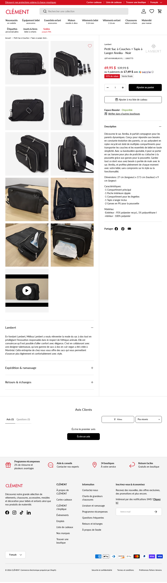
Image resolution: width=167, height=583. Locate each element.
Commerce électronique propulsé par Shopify (38, 570)
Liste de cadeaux (114, 2)
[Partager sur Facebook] (116, 229)
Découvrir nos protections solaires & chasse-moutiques (30, 2)
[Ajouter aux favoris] (90, 46)
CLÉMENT (16, 570)
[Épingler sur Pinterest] (123, 229)
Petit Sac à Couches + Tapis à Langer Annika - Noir (31, 38)
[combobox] (83, 11)
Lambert (107, 44)
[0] (152, 11)
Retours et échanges (92, 523)
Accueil (8, 38)
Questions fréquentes (93, 517)
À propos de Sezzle (91, 529)
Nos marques (63, 533)
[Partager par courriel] (129, 229)
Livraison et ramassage (93, 505)
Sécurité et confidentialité (102, 570)
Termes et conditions (125, 570)
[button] (159, 11)
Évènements (62, 515)
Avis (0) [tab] (10, 419)
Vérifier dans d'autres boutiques (124, 113)
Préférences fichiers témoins (150, 570)
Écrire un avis (83, 436)
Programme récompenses (95, 511)
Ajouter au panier (145, 87)
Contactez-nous (90, 490)
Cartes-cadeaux (94, 2)
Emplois (60, 521)
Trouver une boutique (136, 2)
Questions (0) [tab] (23, 419)
